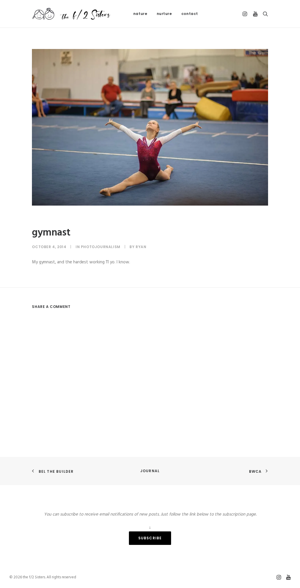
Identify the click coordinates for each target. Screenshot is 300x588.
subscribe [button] (150, 538)
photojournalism (100, 246)
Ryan (141, 246)
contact (189, 13)
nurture (164, 13)
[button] (246, 14)
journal (150, 470)
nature (140, 13)
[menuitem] (140, 14)
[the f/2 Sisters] (71, 14)
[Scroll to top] (289, 565)
